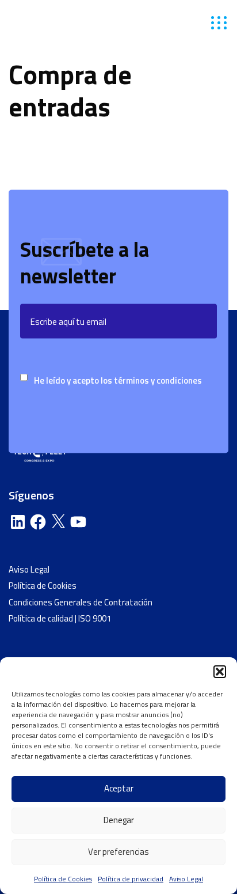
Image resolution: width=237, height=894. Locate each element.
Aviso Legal (186, 878)
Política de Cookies (63, 878)
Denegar (119, 820)
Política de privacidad (130, 878)
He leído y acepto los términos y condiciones (118, 380)
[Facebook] (38, 522)
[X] (58, 522)
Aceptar (118, 788)
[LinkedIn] (18, 522)
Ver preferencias (118, 851)
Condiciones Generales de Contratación (80, 602)
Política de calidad (41, 618)
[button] (219, 671)
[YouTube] (78, 522)
